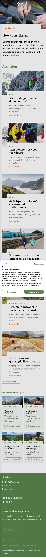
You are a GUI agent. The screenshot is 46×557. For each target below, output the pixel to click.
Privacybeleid (39, 263)
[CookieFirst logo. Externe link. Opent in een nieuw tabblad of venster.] (3, 267)
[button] (7, 263)
